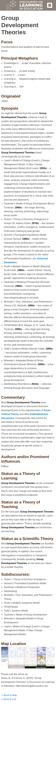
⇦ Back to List (8, 699)
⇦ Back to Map (9, 695)
